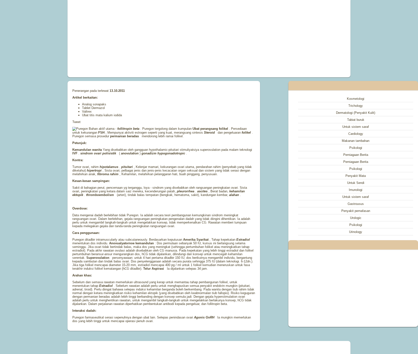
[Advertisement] (154, 38)
